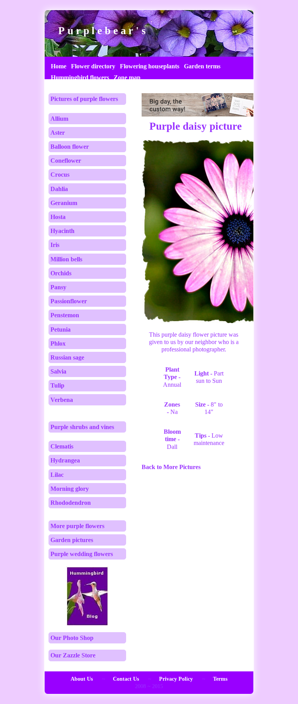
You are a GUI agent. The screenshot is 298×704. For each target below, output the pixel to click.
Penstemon (64, 315)
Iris (54, 245)
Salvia (58, 371)
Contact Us (126, 679)
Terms (220, 679)
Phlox (58, 343)
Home (58, 66)
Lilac (57, 474)
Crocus (59, 174)
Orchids (60, 273)
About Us (82, 679)
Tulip (57, 385)
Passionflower (68, 301)
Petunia (60, 329)
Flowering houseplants (149, 66)
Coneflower (65, 160)
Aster (57, 132)
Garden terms (202, 66)
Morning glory (69, 488)
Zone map (127, 77)
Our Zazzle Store (72, 655)
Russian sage (67, 357)
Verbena (61, 399)
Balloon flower (69, 146)
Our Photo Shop (72, 637)
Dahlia (59, 189)
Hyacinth (62, 231)
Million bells (66, 259)
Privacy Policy (176, 679)
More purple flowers (77, 526)
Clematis (61, 446)
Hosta (58, 217)
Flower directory (93, 66)
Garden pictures (71, 540)
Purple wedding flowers (81, 554)
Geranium (63, 203)
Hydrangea (65, 460)
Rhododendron (70, 502)
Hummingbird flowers (80, 77)
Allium (59, 118)
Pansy (58, 287)
